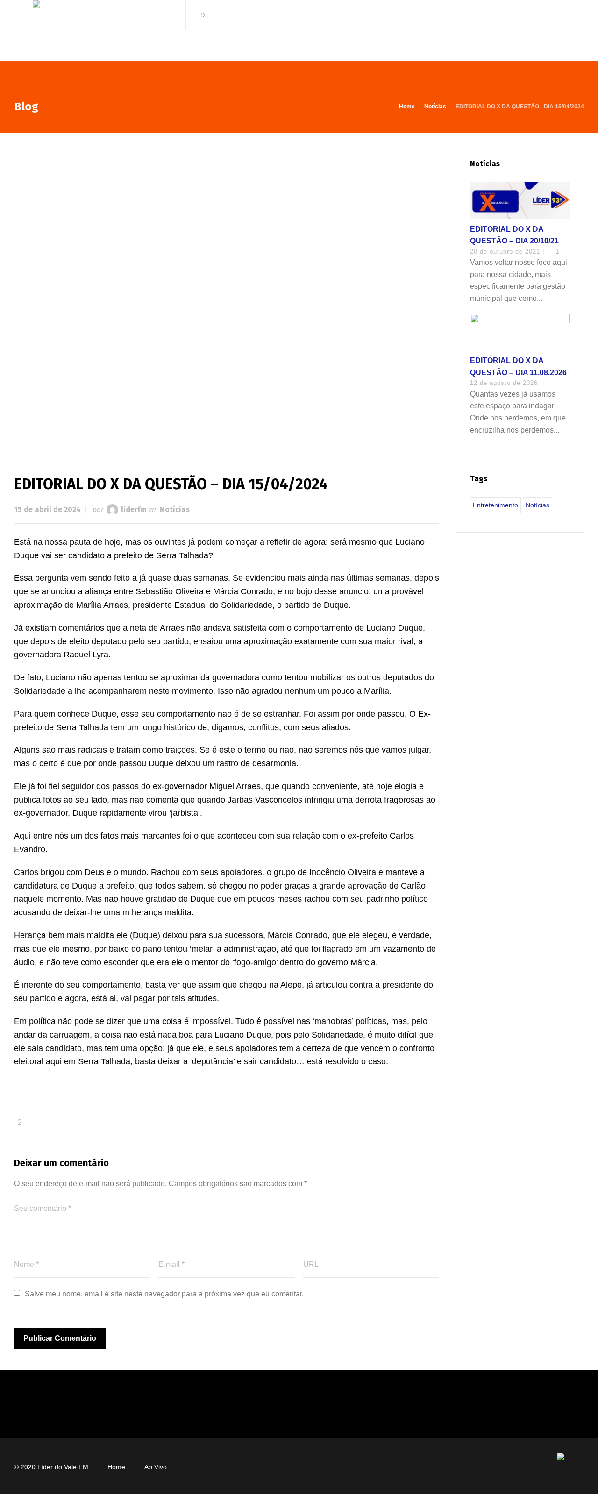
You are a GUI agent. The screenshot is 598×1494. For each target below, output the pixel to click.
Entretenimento (495, 505)
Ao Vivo (155, 1467)
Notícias (175, 509)
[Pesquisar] (578, 15)
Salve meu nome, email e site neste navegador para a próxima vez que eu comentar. (164, 1294)
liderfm (133, 509)
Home (116, 1467)
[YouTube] (216, 15)
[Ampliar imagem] (226, 295)
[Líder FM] (100, 32)
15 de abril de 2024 (47, 509)
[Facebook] (203, 15)
